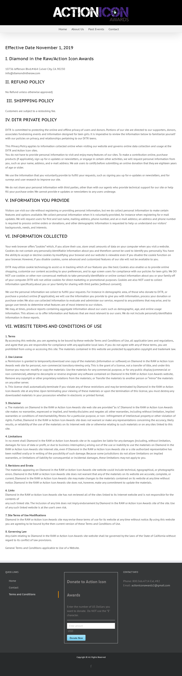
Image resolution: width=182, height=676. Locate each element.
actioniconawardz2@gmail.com (151, 585)
